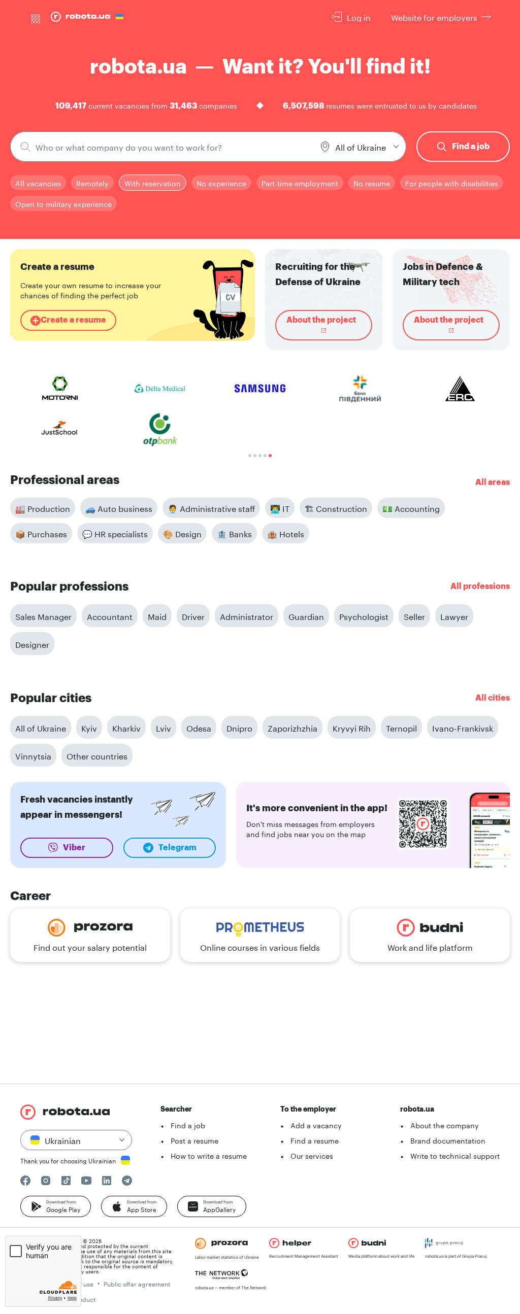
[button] (55, 1206)
